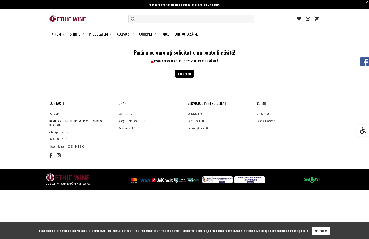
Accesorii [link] (123, 34)
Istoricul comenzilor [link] (268, 121)
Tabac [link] (165, 34)
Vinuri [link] (56, 34)
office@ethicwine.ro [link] (60, 132)
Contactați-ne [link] (195, 113)
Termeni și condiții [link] (198, 128)
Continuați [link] (184, 73)
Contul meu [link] (263, 113)
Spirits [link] (75, 34)
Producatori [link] (98, 34)
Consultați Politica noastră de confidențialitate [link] (282, 230)
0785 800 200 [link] (58, 139)
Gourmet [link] (145, 34)
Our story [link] (54, 113)
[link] (67, 18)
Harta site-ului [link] (196, 121)
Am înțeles (321, 230)
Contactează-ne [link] (186, 34)
